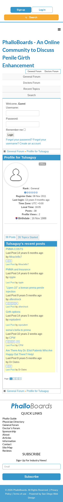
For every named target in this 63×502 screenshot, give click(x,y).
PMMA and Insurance (18, 269)
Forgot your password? (19, 139)
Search (31, 95)
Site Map (7, 447)
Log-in (42, 9)
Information (9, 440)
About (6, 434)
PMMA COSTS (14, 249)
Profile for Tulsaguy (38, 151)
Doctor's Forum (11, 428)
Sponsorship (9, 431)
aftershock (15, 299)
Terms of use (19, 494)
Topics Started (28, 237)
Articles (6, 437)
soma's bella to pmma (18, 330)
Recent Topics (31, 89)
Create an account (30, 143)
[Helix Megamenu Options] (59, 29)
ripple (12, 277)
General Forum (35, 71)
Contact (6, 444)
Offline (42, 164)
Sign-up (21, 9)
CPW (12, 337)
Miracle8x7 (15, 256)
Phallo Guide (9, 418)
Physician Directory (13, 421)
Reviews (7, 450)
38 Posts (10, 237)
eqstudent (15, 319)
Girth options (13, 311)
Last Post (10, 264)
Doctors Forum (51, 71)
